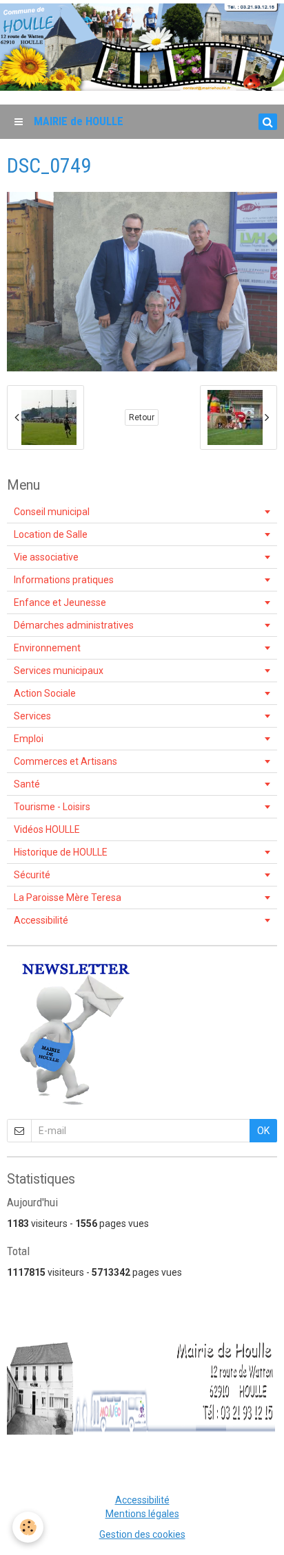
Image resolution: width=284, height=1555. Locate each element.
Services (32, 715)
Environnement (47, 647)
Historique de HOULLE (61, 852)
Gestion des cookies (142, 1534)
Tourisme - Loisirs (52, 806)
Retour (141, 417)
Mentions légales (142, 1513)
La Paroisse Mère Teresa (67, 897)
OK (263, 1130)
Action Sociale (45, 693)
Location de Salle (51, 534)
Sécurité (32, 874)
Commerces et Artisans (65, 761)
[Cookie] (27, 1527)
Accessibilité (41, 920)
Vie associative (46, 557)
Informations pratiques (64, 579)
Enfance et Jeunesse (60, 602)
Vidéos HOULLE (47, 829)
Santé (27, 784)
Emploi (28, 738)
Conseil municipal (52, 511)
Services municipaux (58, 670)
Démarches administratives (74, 625)
